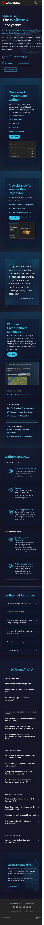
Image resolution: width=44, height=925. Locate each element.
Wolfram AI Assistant (16, 208)
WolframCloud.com (28, 912)
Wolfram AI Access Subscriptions (21, 205)
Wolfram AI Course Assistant (19, 212)
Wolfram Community (16, 903)
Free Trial (26, 218)
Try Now (12, 354)
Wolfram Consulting (10, 69)
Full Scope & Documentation (17, 394)
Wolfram (7, 918)
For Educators (8, 63)
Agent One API (14, 127)
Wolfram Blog (30, 903)
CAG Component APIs (16, 131)
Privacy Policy (24, 910)
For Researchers (24, 63)
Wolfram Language (20, 57)
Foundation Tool (15, 119)
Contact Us (13, 886)
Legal (17, 910)
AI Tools (6, 57)
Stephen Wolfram (28, 298)
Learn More (14, 136)
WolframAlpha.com (16, 912)
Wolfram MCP (14, 123)
